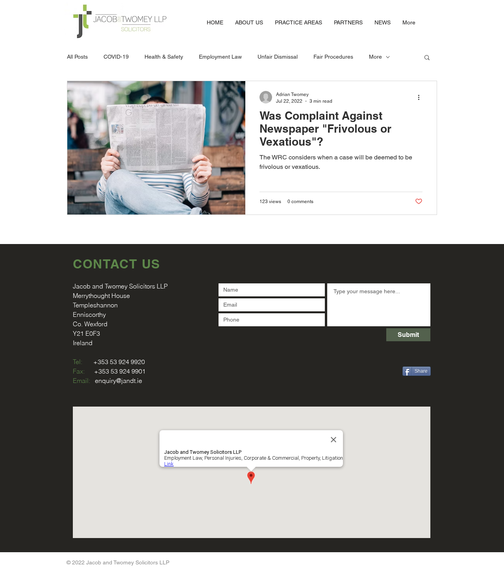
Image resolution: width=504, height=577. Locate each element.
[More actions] (421, 97)
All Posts (77, 57)
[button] (427, 58)
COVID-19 (116, 57)
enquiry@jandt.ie (118, 381)
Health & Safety (164, 57)
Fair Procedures (333, 57)
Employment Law (220, 57)
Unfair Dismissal (278, 57)
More (375, 57)
